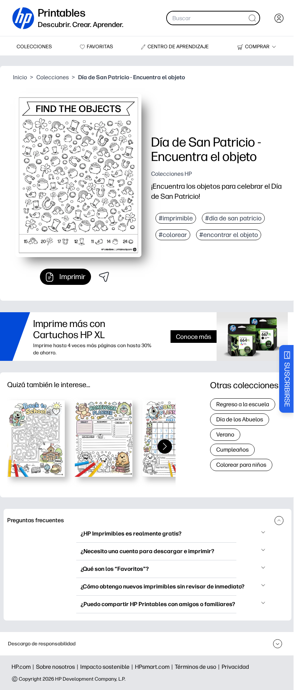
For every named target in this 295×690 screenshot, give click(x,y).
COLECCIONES (34, 47)
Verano (225, 434)
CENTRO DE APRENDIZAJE (178, 47)
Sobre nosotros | (58, 666)
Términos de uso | (198, 666)
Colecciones (52, 77)
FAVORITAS (100, 47)
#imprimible (176, 218)
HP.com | (24, 666)
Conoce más (193, 336)
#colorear (173, 235)
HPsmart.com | (155, 666)
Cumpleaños (232, 449)
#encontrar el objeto (228, 235)
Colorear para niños (241, 464)
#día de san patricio (233, 218)
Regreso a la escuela (242, 404)
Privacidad (235, 666)
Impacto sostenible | (107, 666)
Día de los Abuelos (239, 419)
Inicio (20, 77)
